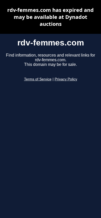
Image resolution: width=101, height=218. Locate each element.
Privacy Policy (66, 79)
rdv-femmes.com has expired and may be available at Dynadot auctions (50, 16)
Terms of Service (38, 79)
